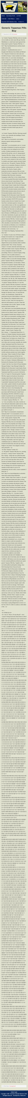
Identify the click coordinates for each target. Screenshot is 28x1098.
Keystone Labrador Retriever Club (18, 1093)
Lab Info (19, 15)
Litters (17, 19)
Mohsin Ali (22, 1095)
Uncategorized (12, 1086)
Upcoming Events (10, 15)
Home (3, 15)
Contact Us (21, 21)
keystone (15, 34)
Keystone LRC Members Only (9, 21)
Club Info (4, 19)
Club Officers (11, 19)
